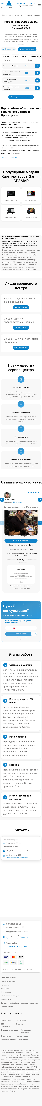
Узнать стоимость (28, 49)
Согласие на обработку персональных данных (19, 1003)
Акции (24, 56)
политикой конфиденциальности (21, 639)
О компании (6, 992)
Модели (15, 56)
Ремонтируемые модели (10, 996)
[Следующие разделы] (40, 56)
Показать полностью (9, 157)
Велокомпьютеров (8, 1040)
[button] (2, 500)
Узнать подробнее (20, 307)
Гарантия (6, 56)
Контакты (5, 985)
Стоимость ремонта (8, 978)
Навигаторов (6, 1020)
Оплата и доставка (8, 981)
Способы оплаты (7, 1007)
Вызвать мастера (22, 541)
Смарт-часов (21, 1020)
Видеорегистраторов (9, 1030)
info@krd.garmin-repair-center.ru (18, 851)
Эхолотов (19, 1024)
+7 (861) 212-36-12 (26, 3)
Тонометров (23, 1040)
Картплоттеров (22, 1036)
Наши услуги (6, 999)
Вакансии (5, 988)
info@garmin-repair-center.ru (17, 932)
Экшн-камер (6, 1036)
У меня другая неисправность (21, 97)
